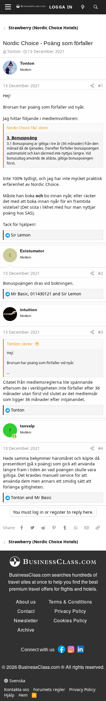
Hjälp (9, 695)
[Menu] (8, 7)
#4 (100, 448)
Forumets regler (49, 689)
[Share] (92, 86)
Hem (23, 695)
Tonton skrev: (20, 344)
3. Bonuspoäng (22, 137)
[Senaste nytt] (83, 7)
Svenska (16, 680)
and (31, 497)
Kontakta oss (16, 689)
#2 (100, 273)
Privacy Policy (82, 689)
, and (46, 293)
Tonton (14, 51)
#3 (100, 332)
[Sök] (96, 7)
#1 (100, 85)
